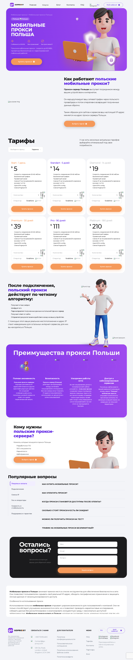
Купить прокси (25, 62)
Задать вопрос (87, 570)
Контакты (70, 5)
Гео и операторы (18, 500)
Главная (32, 5)
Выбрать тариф (78, 124)
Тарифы (89, 641)
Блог (58, 5)
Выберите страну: (17, 149)
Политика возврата (65, 657)
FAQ (82, 5)
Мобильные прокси (19, 15)
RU (98, 5)
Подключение (17, 489)
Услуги (45, 5)
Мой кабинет (112, 5)
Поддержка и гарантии (21, 514)
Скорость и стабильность (17, 507)
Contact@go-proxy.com (40, 642)
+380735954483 (41, 637)
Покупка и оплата (19, 483)
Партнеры (90, 650)
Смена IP (15, 495)
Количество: (18, 195)
